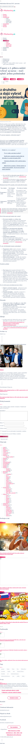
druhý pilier (16, 344)
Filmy (7, 495)
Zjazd (7, 486)
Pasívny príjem (9, 456)
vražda (18, 676)
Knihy (7, 499)
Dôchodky (6, 344)
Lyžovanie (8, 482)
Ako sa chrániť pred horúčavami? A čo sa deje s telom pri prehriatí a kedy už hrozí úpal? (12, 554)
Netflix (8, 671)
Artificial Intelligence (5, 676)
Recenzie (8, 490)
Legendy (8, 19)
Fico (18, 669)
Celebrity (5, 450)
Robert (4, 77)
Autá (4, 447)
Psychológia (9, 511)
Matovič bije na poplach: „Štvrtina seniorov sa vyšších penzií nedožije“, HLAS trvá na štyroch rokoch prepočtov (14, 167)
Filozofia (8, 507)
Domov (5, 14)
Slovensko (13, 79)
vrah (14, 671)
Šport (4, 472)
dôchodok (11, 344)
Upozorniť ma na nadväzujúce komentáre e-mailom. (14, 431)
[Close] (0, 8)
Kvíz (4, 460)
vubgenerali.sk (22, 176)
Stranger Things (20, 671)
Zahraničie (5, 503)
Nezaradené (6, 463)
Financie (6, 79)
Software (8, 491)
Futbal (7, 478)
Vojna (13, 669)
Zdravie (8, 515)
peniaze (24, 344)
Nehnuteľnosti (6, 462)
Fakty (7, 18)
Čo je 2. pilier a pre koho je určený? (12, 153)
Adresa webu (3, 428)
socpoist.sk (5, 178)
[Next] (2, 626)
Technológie (6, 23)
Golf (7, 479)
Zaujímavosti (6, 17)
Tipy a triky (8, 22)
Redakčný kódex (14, 697)
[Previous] (0, 626)
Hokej (7, 480)
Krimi (4, 459)
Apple (23, 676)
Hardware (8, 488)
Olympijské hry (9, 483)
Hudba (7, 498)
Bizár (4, 448)
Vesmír (7, 468)
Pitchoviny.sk (3, 683)
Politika (5, 25)
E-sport (4, 454)
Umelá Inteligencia (15, 673)
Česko (4, 451)
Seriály (7, 502)
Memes (7, 500)
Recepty (5, 26)
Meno (2, 422)
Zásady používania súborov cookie (10, 690)
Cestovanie (5, 452)
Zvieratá (8, 470)
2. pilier (2, 344)
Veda (7, 514)
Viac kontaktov (14, 727)
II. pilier (20, 344)
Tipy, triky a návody (10, 492)
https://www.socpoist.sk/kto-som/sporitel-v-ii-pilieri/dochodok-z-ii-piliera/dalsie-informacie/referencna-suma (13, 324)
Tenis (7, 484)
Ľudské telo (8, 21)
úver (13, 676)
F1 (6, 475)
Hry (7, 496)
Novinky (5, 15)
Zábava (4, 494)
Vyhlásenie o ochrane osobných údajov (11, 692)
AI (7, 673)
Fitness (7, 476)
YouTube (3, 673)
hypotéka (3, 671)
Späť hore (2, 743)
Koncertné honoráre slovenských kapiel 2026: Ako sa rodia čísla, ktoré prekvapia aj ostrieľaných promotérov (13, 640)
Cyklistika (8, 474)
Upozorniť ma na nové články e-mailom (11, 433)
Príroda (4, 467)
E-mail (2, 425)
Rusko (8, 669)
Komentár (3, 410)
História (5, 458)
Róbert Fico (23, 669)
